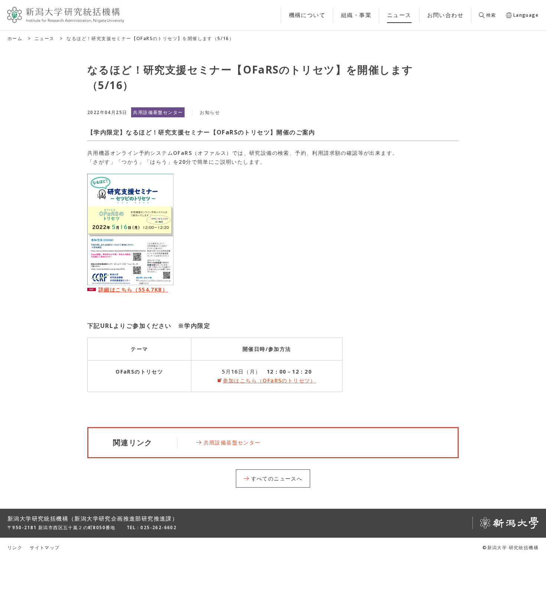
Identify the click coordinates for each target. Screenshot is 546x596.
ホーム (14, 38)
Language (526, 15)
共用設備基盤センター (232, 442)
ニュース (45, 38)
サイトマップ (44, 547)
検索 (491, 15)
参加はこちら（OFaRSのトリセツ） (269, 380)
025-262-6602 (158, 527)
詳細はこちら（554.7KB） (133, 289)
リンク (14, 547)
